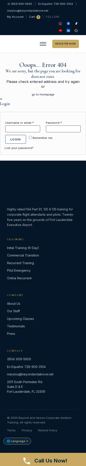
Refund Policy (47, 430)
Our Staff (13, 311)
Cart (34, 16)
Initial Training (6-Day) (23, 248)
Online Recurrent (19, 278)
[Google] (76, 30)
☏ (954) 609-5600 (19, 3)
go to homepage (43, 94)
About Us (13, 303)
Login (15, 139)
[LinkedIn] (68, 30)
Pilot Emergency (19, 270)
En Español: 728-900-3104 (55, 3)
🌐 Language (17, 441)
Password (54, 122)
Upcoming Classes (20, 319)
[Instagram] (60, 23)
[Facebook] (68, 23)
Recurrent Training (20, 263)
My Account (15, 16)
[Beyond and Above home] (17, 43)
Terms (11, 430)
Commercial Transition (23, 255)
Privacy (27, 430)
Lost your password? (19, 148)
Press (11, 333)
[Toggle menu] (43, 44)
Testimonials (16, 326)
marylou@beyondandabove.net (27, 10)
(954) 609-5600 (19, 359)
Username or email (19, 122)
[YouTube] (60, 30)
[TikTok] (76, 23)
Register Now (65, 43)
